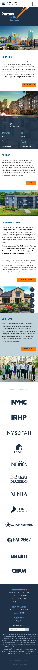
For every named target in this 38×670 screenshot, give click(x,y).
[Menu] (34, 4)
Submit (27, 629)
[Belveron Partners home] (9, 3)
